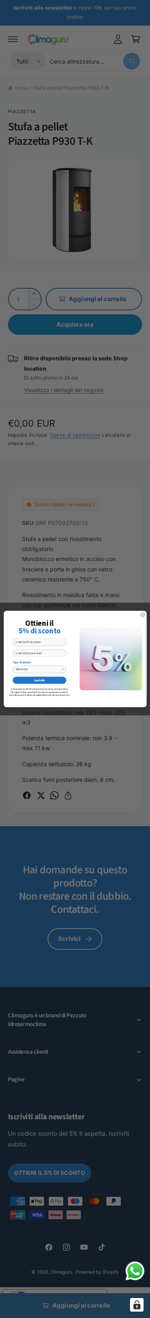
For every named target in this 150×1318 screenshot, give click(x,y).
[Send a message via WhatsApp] (135, 1271)
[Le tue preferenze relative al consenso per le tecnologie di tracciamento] (137, 1305)
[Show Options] (62, 669)
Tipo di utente (21, 663)
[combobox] (38, 669)
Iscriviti (39, 680)
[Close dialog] (142, 615)
